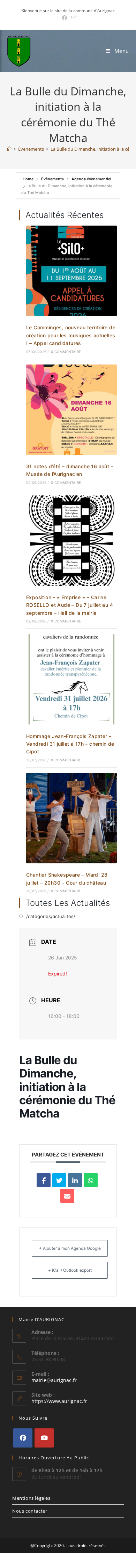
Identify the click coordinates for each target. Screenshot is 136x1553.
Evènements (52, 179)
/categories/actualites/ (50, 916)
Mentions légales (31, 1498)
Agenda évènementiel (91, 179)
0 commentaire (66, 352)
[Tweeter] (59, 1180)
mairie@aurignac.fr (54, 1380)
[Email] (67, 1196)
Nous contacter (29, 1511)
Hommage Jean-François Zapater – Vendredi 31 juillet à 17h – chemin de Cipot (70, 744)
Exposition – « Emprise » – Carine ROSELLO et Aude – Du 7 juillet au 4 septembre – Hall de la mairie (69, 605)
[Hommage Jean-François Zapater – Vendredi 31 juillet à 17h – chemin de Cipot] (71, 679)
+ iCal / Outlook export (70, 1270)
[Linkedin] (75, 1180)
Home (29, 179)
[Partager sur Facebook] (44, 1180)
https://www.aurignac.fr (59, 1401)
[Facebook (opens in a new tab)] (64, 18)
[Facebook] (22, 1438)
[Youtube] (44, 1438)
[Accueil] (9, 149)
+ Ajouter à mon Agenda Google (70, 1248)
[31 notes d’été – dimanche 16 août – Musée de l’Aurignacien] (71, 409)
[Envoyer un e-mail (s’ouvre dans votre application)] (72, 18)
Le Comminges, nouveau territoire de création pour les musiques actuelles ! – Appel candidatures (70, 335)
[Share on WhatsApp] (91, 1180)
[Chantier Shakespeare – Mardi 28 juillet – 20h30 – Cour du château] (71, 818)
